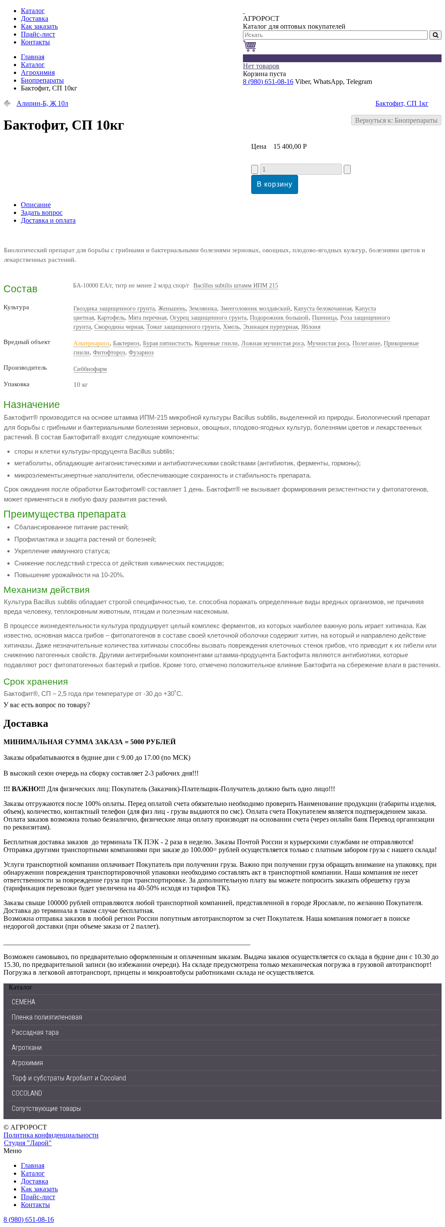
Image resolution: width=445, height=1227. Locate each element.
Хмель (231, 327)
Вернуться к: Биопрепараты (396, 120)
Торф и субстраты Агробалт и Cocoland (69, 1078)
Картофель (111, 317)
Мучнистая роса (328, 343)
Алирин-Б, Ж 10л (42, 103)
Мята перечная (147, 317)
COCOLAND (27, 1093)
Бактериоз (126, 343)
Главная (32, 56)
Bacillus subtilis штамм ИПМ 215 (235, 285)
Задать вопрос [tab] (42, 212)
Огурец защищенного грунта (208, 317)
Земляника (203, 308)
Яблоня (310, 327)
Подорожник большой (279, 317)
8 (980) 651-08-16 (268, 81)
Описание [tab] (36, 204)
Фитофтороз (109, 352)
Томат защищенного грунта (182, 327)
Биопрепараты (42, 80)
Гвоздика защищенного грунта (114, 308)
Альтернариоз (91, 343)
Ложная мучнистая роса (272, 343)
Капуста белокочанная (323, 308)
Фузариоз (141, 352)
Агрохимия (38, 72)
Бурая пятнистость (167, 343)
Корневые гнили (216, 343)
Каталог (33, 64)
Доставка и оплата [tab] (48, 220)
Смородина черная (118, 327)
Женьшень (172, 308)
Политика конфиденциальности (51, 1135)
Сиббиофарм (90, 369)
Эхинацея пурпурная (270, 327)
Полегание (366, 343)
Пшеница (324, 317)
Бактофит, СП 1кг (401, 103)
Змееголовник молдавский (255, 308)
